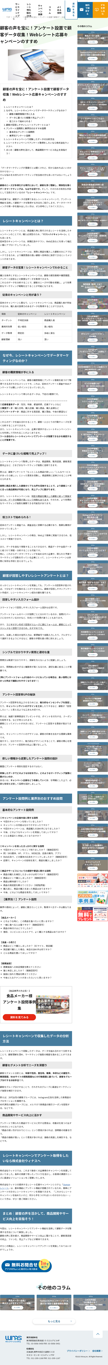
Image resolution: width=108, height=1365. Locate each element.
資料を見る (73, 9)
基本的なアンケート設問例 (22, 131)
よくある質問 (59, 9)
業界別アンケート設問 (19, 135)
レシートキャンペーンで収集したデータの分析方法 (30, 139)
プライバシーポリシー (77, 1350)
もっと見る (54, 1321)
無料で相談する (87, 9)
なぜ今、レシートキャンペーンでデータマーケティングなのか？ (36, 110)
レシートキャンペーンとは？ (19, 106)
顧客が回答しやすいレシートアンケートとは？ (28, 124)
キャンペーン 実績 (40, 10)
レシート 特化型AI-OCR (28, 10)
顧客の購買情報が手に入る (22, 114)
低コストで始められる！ (21, 121)
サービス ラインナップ (17, 10)
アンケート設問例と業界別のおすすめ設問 (26, 128)
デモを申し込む (103, 9)
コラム (50, 9)
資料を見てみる (19, 1017)
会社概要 (96, 1350)
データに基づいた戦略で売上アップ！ (27, 117)
